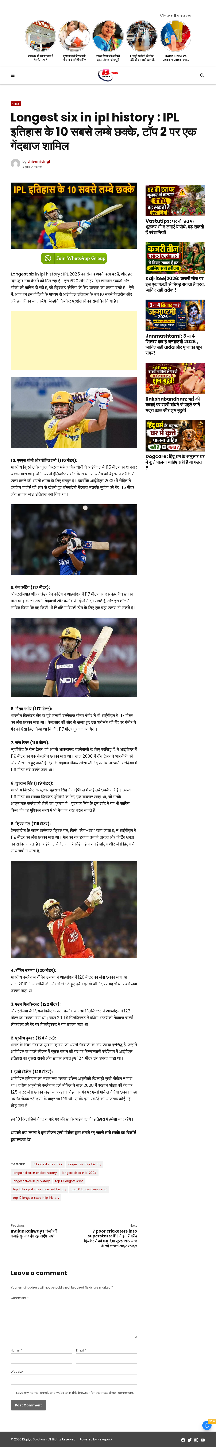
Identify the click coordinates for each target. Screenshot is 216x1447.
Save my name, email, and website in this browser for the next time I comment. (75, 1393)
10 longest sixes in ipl (47, 1164)
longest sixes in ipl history (31, 1181)
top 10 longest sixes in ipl (89, 1189)
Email (81, 1350)
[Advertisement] (74, 340)
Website (17, 1371)
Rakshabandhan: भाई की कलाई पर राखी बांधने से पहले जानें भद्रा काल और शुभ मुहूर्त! (173, 405)
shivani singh (39, 161)
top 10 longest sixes (69, 1181)
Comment (20, 1298)
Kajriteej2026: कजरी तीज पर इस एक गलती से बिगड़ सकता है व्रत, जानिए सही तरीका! (175, 284)
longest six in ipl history (84, 1164)
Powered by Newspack (96, 1439)
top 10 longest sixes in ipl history (36, 1198)
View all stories (175, 16)
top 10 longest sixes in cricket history (39, 1189)
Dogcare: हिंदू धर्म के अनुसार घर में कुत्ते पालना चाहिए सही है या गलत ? (175, 462)
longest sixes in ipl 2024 (79, 1173)
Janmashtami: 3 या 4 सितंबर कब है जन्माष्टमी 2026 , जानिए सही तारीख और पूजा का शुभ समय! (174, 344)
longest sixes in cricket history (35, 1173)
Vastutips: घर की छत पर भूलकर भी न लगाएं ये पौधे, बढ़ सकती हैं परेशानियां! (175, 227)
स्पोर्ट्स (15, 104)
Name (16, 1350)
